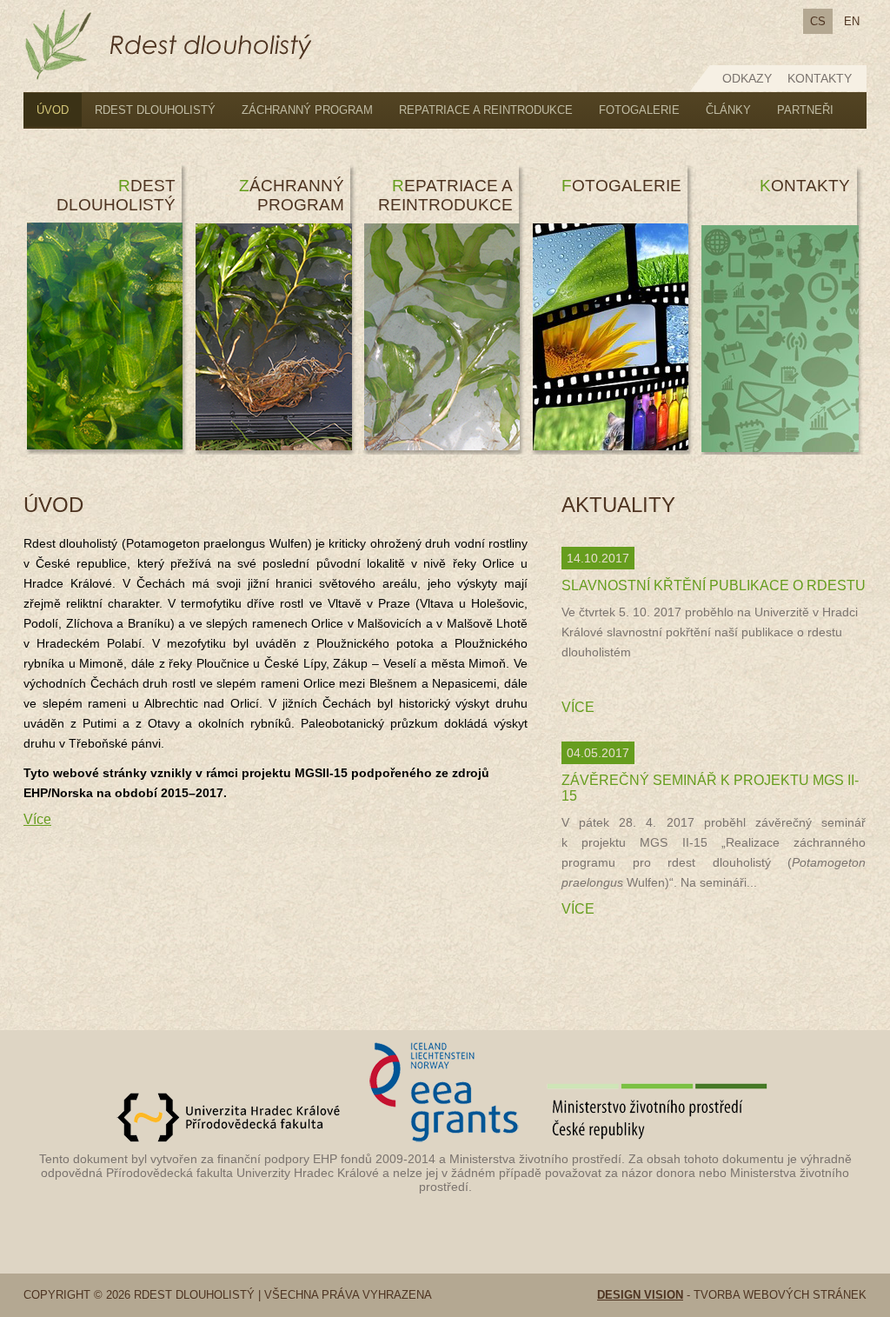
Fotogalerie (639, 109)
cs (818, 21)
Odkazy (747, 78)
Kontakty (819, 78)
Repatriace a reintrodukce (486, 109)
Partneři (805, 109)
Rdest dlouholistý (155, 109)
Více (37, 819)
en (852, 21)
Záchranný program (307, 109)
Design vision (640, 1294)
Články (728, 109)
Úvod (53, 109)
